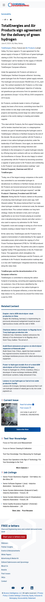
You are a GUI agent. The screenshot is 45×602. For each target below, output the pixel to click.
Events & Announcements (10, 551)
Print (11, 20)
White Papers (6, 555)
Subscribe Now (22, 429)
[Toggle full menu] (3, 5)
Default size (5, 20)
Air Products (30, 48)
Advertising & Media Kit (10, 558)
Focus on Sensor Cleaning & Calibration (17, 448)
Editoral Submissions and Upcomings (15, 562)
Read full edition (26, 405)
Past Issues (5, 574)
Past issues (24, 408)
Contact (4, 581)
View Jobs (16, 511)
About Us (4, 566)
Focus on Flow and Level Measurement (17, 443)
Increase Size (7, 20)
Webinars (4, 543)
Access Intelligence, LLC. (13, 593)
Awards (4, 570)
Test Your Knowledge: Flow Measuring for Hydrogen (22, 454)
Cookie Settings (15, 596)
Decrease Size (3, 20)
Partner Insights (7, 547)
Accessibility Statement (27, 598)
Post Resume (27, 511)
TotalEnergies (6, 48)
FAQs (3, 577)
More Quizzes (21, 468)
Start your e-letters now (14, 537)
